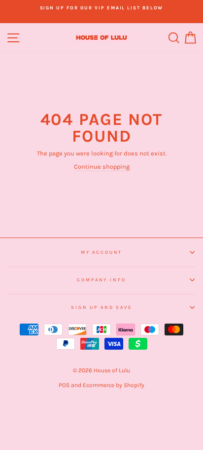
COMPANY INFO (101, 279)
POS (64, 385)
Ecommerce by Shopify (113, 385)
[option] (101, 8)
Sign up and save (101, 307)
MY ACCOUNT (102, 252)
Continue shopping (102, 166)
